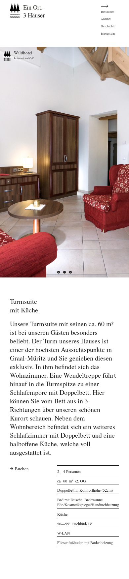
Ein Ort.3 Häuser (34, 11)
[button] (64, 272)
